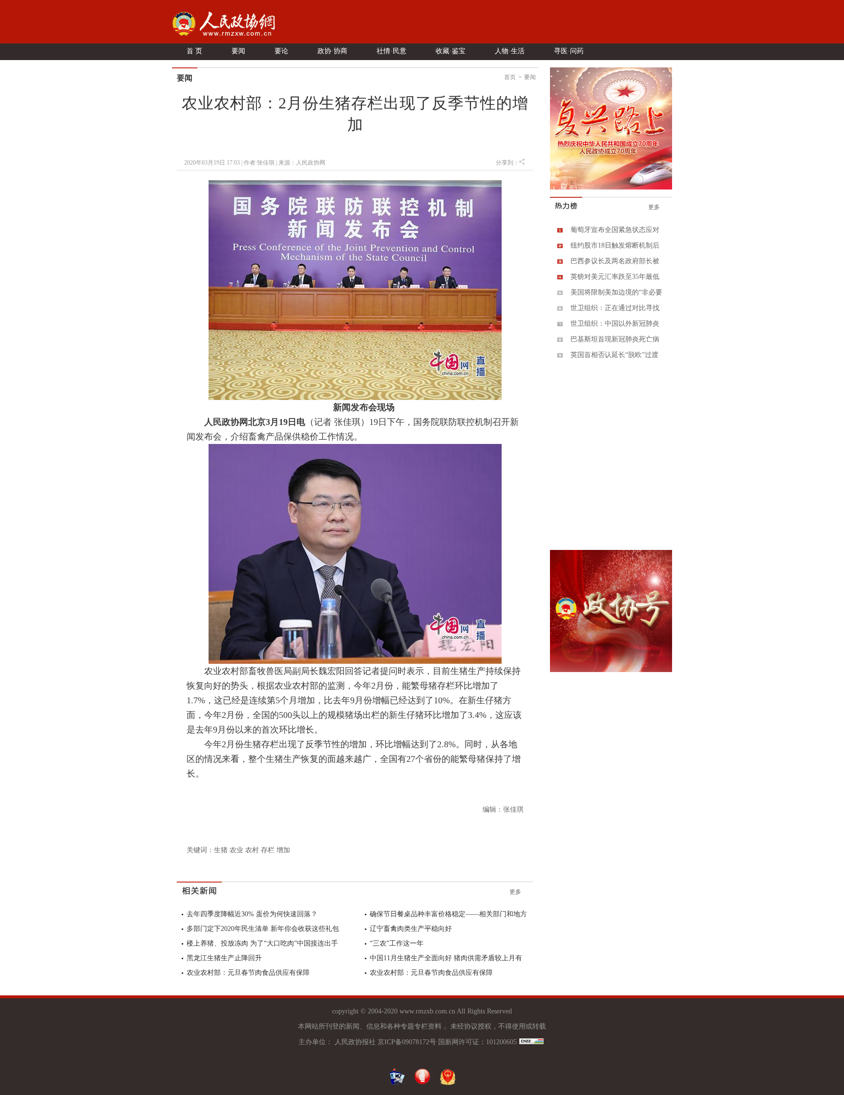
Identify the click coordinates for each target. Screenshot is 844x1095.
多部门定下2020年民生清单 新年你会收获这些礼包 (263, 928)
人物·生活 (510, 51)
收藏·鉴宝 (450, 51)
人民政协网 (310, 162)
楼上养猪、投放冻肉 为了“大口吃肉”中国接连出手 (262, 943)
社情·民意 (391, 51)
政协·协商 (332, 51)
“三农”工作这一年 (396, 943)
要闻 (238, 51)
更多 (515, 891)
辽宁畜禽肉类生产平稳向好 (411, 928)
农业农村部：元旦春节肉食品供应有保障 (248, 972)
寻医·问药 (569, 51)
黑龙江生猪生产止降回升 (224, 958)
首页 (510, 77)
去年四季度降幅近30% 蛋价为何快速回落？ (252, 914)
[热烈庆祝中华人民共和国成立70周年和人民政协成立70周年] (611, 187)
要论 (281, 51)
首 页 (194, 51)
